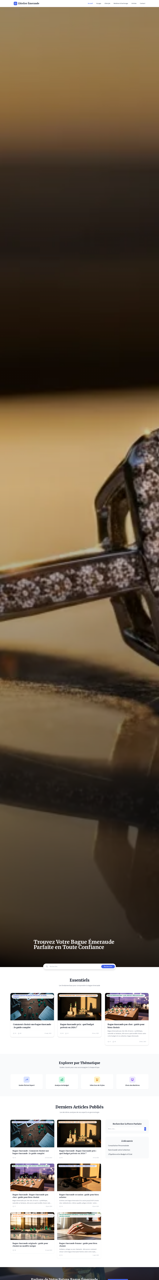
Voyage (98, 3)
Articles (134, 3)
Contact (142, 3)
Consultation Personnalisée (118, 1145)
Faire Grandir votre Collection (119, 1150)
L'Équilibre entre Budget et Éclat (120, 1154)
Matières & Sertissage (121, 3)
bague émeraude (132, 1036)
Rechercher (108, 966)
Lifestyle (107, 3)
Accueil (90, 3)
